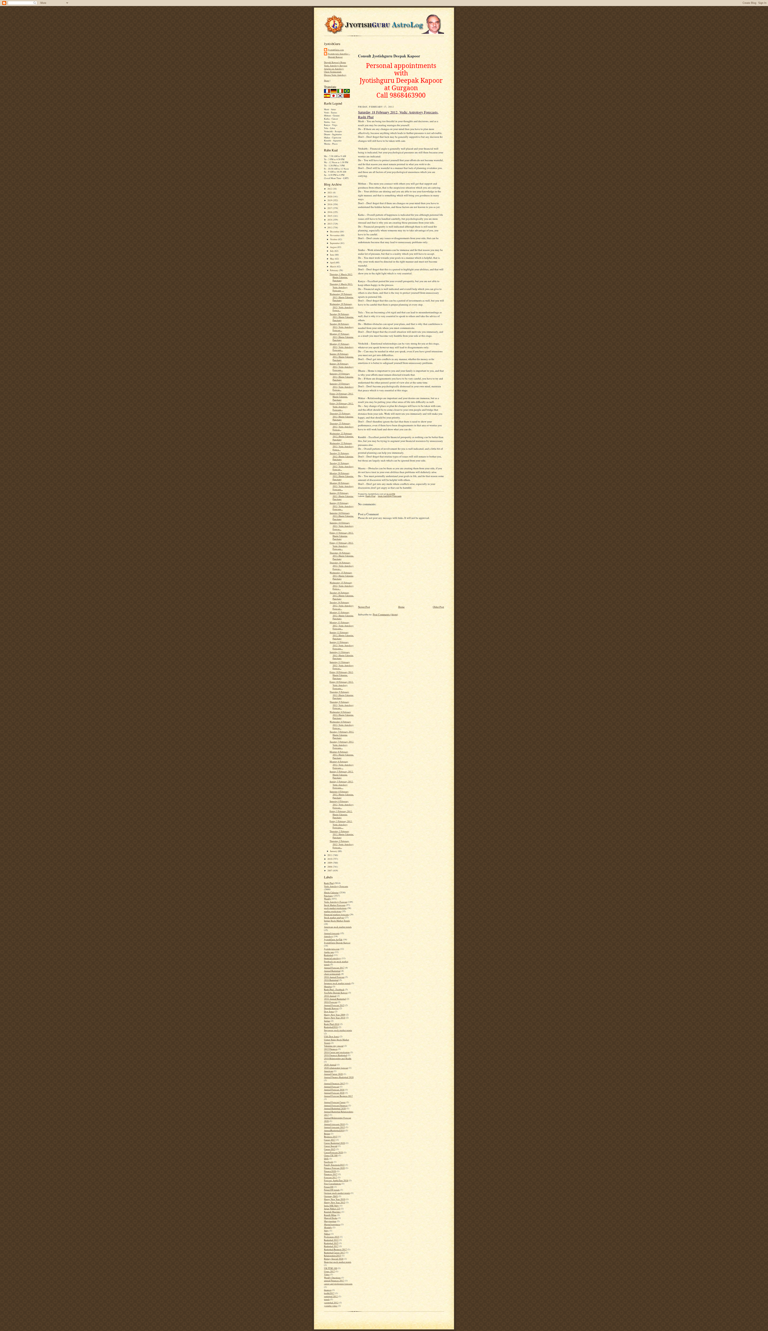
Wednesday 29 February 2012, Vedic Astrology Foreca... (342, 307)
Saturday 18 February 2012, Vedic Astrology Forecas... (342, 525)
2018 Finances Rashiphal (335, 1055)
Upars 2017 (329, 1271)
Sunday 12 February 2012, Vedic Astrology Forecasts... (342, 645)
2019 (330, 200)
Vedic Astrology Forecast (335, 901)
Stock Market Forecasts (334, 905)
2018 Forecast (330, 1001)
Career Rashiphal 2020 (334, 1142)
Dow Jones (329, 1011)
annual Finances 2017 (334, 1280)
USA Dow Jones (331, 1036)
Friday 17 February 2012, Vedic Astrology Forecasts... (342, 545)
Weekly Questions (332, 1277)
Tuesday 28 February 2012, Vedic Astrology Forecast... (342, 327)
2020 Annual (330, 1064)
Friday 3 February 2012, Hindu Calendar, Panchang (341, 814)
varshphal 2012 (331, 1302)
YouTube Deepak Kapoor (336, 992)
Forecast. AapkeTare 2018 (336, 1180)
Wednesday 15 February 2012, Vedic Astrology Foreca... (342, 585)
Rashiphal (328, 955)
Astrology (328, 936)
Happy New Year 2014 (334, 1017)
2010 (330, 858)
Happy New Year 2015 (334, 1202)
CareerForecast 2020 (333, 1152)
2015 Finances (330, 1048)
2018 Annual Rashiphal (335, 998)
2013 (330, 223)
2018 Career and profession (337, 1052)
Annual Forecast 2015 (334, 1005)
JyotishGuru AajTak (333, 939)
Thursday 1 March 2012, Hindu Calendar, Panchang (341, 277)
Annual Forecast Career (335, 1102)
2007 (330, 870)
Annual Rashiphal (332, 970)
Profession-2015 (331, 1236)
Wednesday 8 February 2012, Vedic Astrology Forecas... (342, 724)
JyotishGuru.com (336, 49)
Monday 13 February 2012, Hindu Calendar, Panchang (342, 615)
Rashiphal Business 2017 (335, 1249)
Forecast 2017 (330, 1177)
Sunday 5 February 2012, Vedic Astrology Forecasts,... (341, 784)
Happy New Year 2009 (334, 1014)
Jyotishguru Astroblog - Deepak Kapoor (339, 55)
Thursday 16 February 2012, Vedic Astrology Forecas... (342, 565)
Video (327, 1274)
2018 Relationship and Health (337, 1058)
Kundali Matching (332, 1211)
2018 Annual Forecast (334, 977)
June (332, 254)
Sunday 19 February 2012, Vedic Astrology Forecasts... (342, 506)
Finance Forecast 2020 (334, 1167)
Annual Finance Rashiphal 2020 (339, 1077)
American (328, 1070)
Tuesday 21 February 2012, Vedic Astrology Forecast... (342, 466)
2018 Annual (330, 995)
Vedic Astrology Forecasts (336, 886)
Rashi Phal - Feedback (334, 989)
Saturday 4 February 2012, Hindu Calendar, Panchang (342, 794)
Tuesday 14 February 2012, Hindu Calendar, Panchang (342, 595)
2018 (330, 204)
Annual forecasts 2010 (334, 1124)
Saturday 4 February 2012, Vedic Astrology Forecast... (342, 804)
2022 (330, 188)
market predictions (332, 911)
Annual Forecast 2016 (334, 1089)
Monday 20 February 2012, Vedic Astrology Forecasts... (342, 486)
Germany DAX (331, 1196)
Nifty (326, 1230)
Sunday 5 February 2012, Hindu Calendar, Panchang (341, 774)
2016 (330, 212)
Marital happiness (332, 1224)
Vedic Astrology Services (335, 65)
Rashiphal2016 (331, 1026)
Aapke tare (329, 952)
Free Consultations (332, 1183)
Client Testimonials (332, 71)
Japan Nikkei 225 (332, 1208)
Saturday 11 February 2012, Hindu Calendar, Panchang (342, 655)
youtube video (330, 1305)
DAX (326, 1158)
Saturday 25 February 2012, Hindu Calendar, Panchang (342, 376)
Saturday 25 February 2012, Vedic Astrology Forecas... (342, 386)
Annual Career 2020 (333, 1073)
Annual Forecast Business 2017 (338, 1095)
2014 (330, 219)
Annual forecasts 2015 (334, 1127)
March (333, 266)
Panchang (328, 895)
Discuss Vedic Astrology (335, 74)
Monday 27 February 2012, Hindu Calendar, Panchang (342, 336)
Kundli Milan (330, 1214)
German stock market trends (337, 1192)
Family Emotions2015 (334, 1164)
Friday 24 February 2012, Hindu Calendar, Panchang (342, 396)
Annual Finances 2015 (334, 1083)
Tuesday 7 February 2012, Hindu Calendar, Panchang (342, 734)
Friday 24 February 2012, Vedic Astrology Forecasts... (342, 406)
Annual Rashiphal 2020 (335, 1108)
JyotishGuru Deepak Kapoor (337, 942)
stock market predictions (335, 908)
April (332, 262)
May (332, 258)
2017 (330, 208)
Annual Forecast (331, 1086)
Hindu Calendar (331, 892)
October (334, 239)
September (335, 243)
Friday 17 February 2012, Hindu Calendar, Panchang (342, 535)
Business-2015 (330, 1136)
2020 (330, 196)
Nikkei (327, 1233)
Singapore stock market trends (338, 1030)
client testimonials (332, 973)
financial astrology (332, 958)
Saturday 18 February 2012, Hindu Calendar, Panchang (342, 516)
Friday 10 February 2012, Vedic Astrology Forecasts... (342, 685)
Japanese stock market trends (337, 983)
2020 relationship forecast (336, 1067)
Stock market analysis (334, 917)
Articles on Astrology (334, 68)
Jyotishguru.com (331, 948)
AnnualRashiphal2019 (334, 1130)
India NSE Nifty (331, 1205)
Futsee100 (328, 1186)
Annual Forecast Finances (336, 1105)
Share (326, 80)
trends (327, 1299)
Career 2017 (329, 1139)
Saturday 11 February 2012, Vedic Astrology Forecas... (342, 665)
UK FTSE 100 (330, 1268)
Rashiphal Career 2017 (334, 1252)
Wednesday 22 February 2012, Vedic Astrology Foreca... (342, 446)
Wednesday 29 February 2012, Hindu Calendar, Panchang (342, 297)
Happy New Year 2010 (334, 1199)
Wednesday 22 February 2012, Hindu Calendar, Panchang (342, 436)
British (327, 1133)
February (334, 270)
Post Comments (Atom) (385, 614)
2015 (330, 215)
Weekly (327, 898)
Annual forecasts (331, 933)
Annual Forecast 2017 (334, 967)
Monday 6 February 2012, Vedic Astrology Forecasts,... (342, 764)
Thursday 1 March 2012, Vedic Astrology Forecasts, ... (341, 287)
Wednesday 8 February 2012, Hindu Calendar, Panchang (342, 715)
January (334, 851)
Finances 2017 (330, 1174)
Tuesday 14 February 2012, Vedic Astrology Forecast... (342, 605)
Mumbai (328, 986)
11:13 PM (390, 494)
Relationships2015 (332, 1255)
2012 (330, 227)
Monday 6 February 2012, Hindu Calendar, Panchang (342, 754)
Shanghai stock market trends (337, 1261)
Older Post (438, 607)
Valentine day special (333, 1045)
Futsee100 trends (332, 1189)
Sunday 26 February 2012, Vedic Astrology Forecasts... (342, 366)
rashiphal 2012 (331, 1296)
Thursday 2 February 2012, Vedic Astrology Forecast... (342, 844)
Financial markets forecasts (336, 914)
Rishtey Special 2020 (333, 1258)
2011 (330, 855)
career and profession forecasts (338, 1283)
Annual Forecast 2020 (334, 1092)
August (333, 247)
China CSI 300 (331, 1155)
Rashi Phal (329, 883)
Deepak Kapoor (331, 1008)
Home (401, 607)
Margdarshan (330, 1221)
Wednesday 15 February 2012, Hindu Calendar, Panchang (342, 575)
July (332, 250)
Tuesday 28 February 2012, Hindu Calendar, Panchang (342, 317)
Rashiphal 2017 (331, 1246)
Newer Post (364, 607)
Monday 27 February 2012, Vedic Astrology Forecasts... (342, 346)
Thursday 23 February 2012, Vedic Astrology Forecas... (342, 426)
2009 (330, 862)
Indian (327, 1020)
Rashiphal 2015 (331, 1243)
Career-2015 (329, 1149)
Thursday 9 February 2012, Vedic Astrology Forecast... (342, 705)
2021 (330, 192)
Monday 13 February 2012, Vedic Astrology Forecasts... (342, 625)
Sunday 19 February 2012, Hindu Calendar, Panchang (342, 496)
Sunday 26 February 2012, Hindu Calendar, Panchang (342, 356)
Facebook (328, 1161)
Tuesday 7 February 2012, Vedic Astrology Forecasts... (342, 744)
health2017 (329, 1293)
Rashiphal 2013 (331, 1239)
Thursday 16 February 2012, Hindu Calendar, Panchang (342, 555)
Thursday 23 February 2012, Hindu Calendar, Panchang (342, 416)
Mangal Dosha (330, 1217)
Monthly (328, 1227)
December (335, 231)
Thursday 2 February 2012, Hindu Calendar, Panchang (342, 834)
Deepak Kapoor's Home (335, 62)
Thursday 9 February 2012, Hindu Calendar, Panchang (342, 695)
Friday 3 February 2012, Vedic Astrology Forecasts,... (341, 824)
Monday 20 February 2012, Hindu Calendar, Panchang (342, 476)
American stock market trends (338, 926)
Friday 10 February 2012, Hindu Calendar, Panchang (342, 675)
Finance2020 (330, 1171)
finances (327, 1289)
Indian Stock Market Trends (337, 920)
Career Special (330, 1145)
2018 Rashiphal (331, 980)
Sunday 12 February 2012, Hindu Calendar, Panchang (342, 635)
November (335, 235)
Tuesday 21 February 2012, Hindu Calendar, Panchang (342, 456)
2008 (330, 866)
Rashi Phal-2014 (331, 1023)
